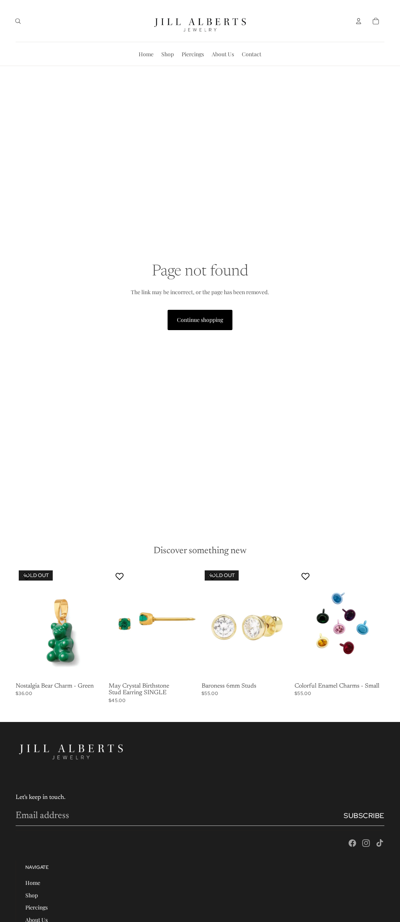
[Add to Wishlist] (28, 576)
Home (32, 882)
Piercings (36, 907)
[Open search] (18, 21)
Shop (31, 895)
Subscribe (364, 815)
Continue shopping (200, 319)
